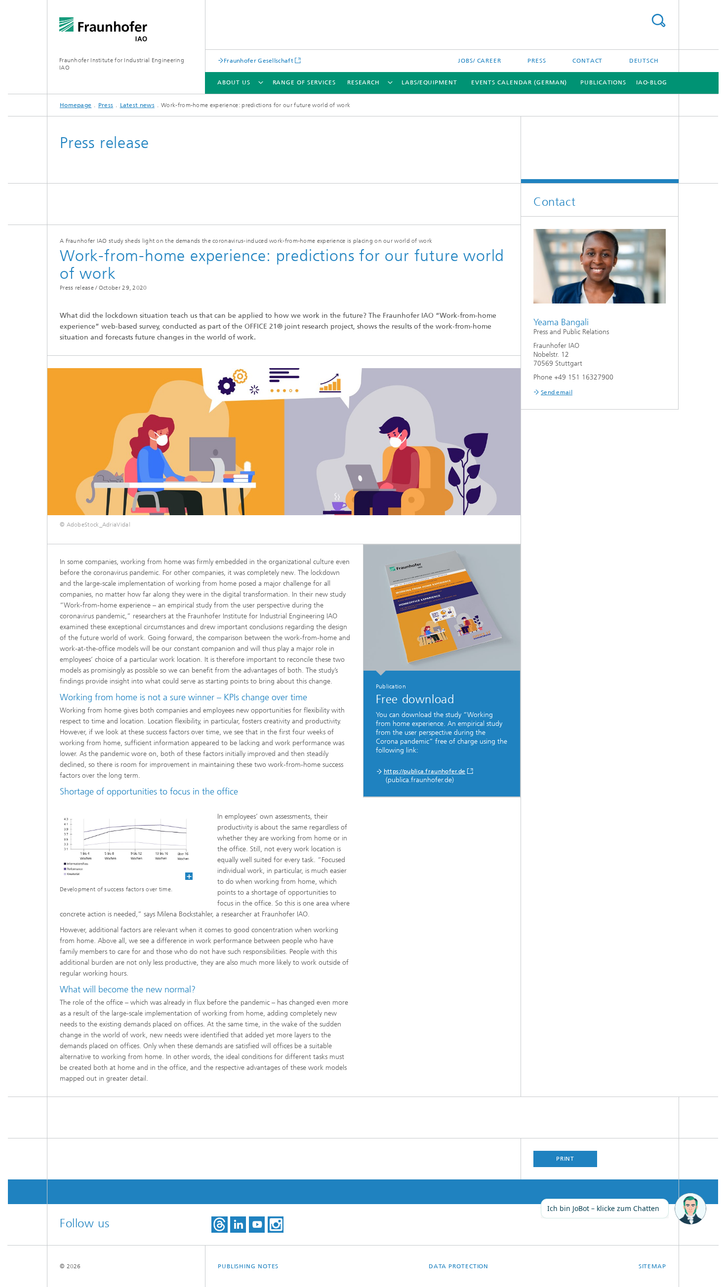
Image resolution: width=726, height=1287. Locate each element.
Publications (603, 82)
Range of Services (304, 82)
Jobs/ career (479, 60)
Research (363, 82)
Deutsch (644, 60)
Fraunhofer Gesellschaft (258, 60)
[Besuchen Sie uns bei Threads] (219, 1224)
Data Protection (459, 1266)
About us (233, 82)
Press (536, 60)
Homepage (75, 105)
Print (565, 1158)
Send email (556, 392)
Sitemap (652, 1266)
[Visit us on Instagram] (275, 1224)
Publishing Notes (248, 1266)
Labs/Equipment (429, 82)
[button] (690, 1209)
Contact (587, 60)
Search (658, 20)
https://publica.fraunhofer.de (425, 771)
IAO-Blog (651, 82)
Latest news (137, 105)
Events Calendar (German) (519, 82)
